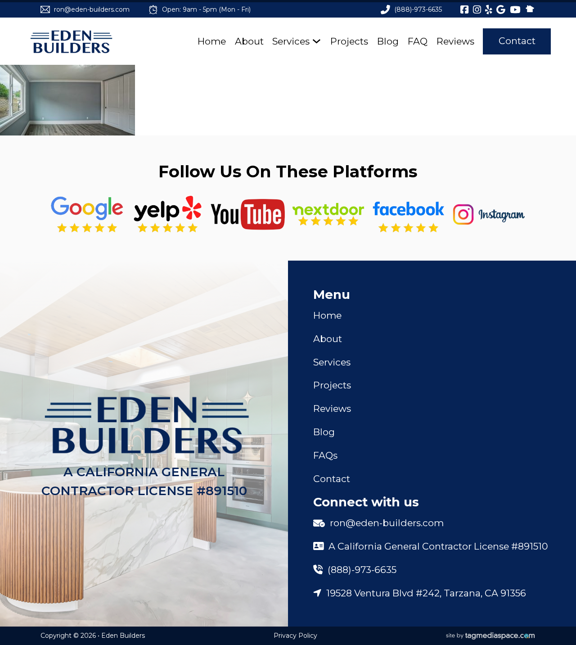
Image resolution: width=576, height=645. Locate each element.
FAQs (325, 455)
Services (291, 41)
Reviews (455, 41)
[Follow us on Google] (87, 214)
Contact (517, 40)
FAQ (418, 41)
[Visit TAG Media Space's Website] (491, 635)
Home (212, 41)
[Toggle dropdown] (316, 41)
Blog (388, 41)
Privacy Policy (295, 635)
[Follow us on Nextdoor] (248, 214)
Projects (349, 41)
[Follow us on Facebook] (408, 214)
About (249, 41)
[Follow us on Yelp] (167, 214)
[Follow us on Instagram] (489, 214)
